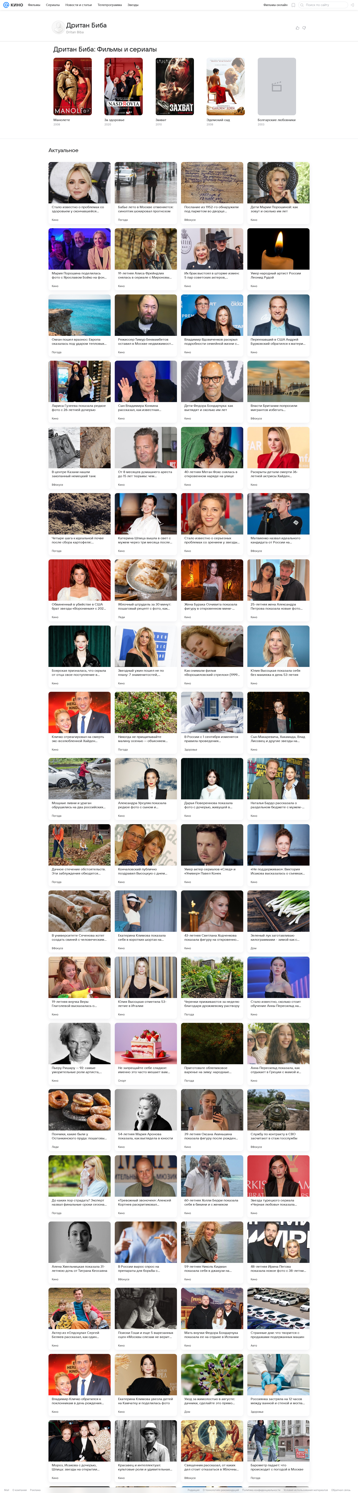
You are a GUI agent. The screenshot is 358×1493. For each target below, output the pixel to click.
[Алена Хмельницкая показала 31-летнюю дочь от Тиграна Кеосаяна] (79, 1253)
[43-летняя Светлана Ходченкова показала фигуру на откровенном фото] (212, 921)
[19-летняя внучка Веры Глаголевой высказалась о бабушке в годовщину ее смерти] (79, 988)
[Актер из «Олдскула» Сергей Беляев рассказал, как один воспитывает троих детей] (79, 1319)
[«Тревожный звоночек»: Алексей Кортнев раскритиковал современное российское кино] (146, 1186)
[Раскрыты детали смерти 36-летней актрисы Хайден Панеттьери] (278, 458)
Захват (161, 120)
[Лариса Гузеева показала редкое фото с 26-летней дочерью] (79, 392)
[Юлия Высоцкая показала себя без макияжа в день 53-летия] (278, 657)
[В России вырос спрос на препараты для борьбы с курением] (146, 1253)
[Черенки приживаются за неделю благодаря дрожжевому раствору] (212, 988)
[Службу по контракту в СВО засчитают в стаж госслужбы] (278, 1120)
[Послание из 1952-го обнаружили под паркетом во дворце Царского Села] (212, 193)
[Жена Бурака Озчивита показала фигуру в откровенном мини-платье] (212, 590)
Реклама (35, 1490)
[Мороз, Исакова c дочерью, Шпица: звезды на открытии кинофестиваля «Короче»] (79, 1451)
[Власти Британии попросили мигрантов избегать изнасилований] (278, 392)
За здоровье (114, 120)
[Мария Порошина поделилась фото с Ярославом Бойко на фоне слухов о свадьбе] (79, 259)
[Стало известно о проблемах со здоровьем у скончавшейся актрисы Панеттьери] (79, 193)
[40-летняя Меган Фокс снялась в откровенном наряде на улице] (212, 458)
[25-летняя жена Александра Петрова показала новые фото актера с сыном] (278, 590)
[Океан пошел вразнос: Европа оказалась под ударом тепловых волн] (79, 325)
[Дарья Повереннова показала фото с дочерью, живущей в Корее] (212, 789)
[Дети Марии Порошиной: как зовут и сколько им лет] (278, 193)
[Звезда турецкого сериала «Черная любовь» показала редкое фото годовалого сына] (278, 1186)
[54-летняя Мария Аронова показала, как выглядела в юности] (146, 1120)
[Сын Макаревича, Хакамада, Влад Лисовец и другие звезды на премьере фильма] (278, 723)
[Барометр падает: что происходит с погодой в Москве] (278, 1451)
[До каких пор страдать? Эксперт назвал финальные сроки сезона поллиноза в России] (79, 1186)
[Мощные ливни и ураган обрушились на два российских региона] (79, 789)
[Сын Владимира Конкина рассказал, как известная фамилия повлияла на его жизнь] (146, 392)
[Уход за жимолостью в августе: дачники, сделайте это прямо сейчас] (212, 1385)
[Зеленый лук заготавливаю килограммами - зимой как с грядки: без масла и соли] (278, 921)
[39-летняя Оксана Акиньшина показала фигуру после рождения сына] (212, 1120)
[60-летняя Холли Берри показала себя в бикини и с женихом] (212, 1186)
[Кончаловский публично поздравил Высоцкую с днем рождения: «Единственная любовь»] (146, 855)
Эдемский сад (218, 120)
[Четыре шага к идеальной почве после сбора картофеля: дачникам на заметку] (79, 524)
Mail (6, 1490)
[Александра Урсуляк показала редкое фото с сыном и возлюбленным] (146, 789)
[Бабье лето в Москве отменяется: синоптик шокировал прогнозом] (146, 193)
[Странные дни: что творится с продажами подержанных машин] (278, 1319)
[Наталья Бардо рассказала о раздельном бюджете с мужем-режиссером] (278, 789)
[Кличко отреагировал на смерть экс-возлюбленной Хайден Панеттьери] (79, 723)
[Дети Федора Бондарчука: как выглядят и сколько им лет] (212, 392)
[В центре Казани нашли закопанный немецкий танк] (79, 458)
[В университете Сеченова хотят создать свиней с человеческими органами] (79, 921)
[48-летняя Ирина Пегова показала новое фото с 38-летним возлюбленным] (278, 1253)
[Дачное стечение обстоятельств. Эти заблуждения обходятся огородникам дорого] (79, 855)
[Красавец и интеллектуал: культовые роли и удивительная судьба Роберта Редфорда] (146, 1451)
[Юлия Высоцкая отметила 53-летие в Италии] (146, 988)
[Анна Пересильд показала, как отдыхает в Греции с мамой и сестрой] (278, 1054)
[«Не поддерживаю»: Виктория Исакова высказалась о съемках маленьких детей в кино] (278, 855)
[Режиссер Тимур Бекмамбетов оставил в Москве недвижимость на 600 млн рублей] (146, 325)
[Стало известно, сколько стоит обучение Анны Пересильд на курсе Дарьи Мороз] (278, 988)
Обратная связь (341, 1490)
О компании (19, 1490)
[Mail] (6, 5)
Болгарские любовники (277, 120)
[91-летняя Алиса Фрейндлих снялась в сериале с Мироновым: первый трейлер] (146, 259)
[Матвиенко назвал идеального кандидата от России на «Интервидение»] (278, 524)
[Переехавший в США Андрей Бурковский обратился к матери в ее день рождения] (278, 325)
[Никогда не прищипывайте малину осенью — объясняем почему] (146, 723)
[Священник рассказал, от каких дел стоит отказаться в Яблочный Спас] (212, 1451)
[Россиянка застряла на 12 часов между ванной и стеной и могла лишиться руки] (278, 1385)
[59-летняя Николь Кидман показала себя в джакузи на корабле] (212, 1253)
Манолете (61, 120)
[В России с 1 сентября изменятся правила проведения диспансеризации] (212, 723)
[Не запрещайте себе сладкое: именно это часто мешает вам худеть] (146, 1054)
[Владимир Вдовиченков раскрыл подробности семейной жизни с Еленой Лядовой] (212, 325)
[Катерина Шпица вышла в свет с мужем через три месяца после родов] (146, 524)
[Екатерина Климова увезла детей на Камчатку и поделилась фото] (146, 1385)
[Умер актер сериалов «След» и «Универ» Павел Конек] (212, 855)
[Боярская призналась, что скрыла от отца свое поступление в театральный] (79, 657)
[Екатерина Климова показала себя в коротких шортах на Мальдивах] (146, 921)
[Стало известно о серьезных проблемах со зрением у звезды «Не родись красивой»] (212, 524)
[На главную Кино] (16, 5)
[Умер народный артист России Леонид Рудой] (278, 259)
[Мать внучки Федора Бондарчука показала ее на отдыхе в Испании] (212, 1319)
